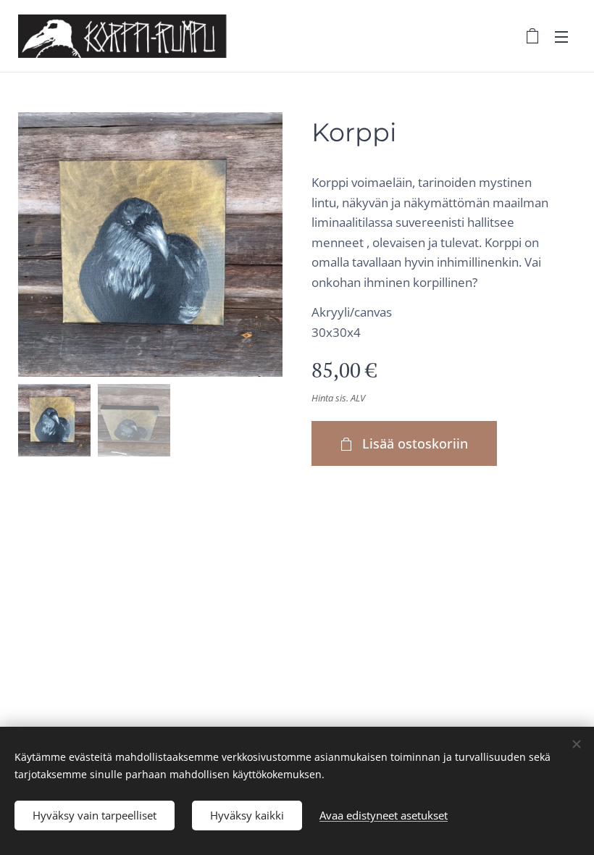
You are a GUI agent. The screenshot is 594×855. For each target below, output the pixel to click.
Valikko (561, 36)
